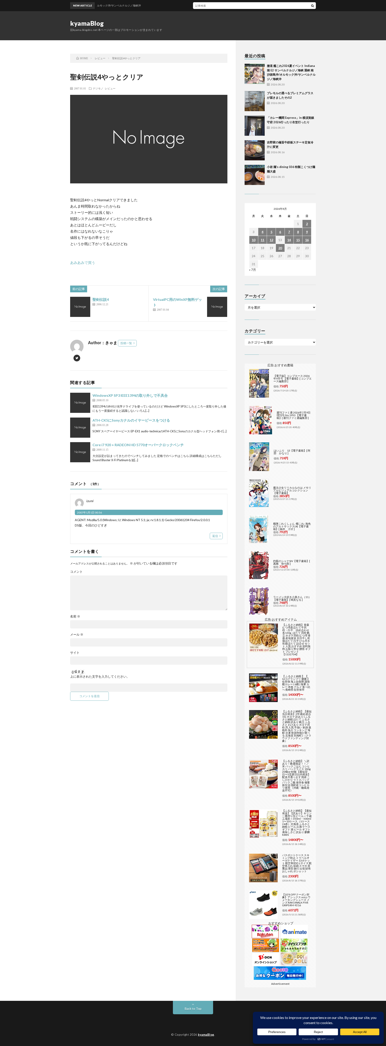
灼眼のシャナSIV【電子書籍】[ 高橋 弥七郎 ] (291, 562)
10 (253, 240)
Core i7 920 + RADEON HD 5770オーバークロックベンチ (138, 445)
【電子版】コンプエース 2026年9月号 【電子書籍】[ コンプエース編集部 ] (292, 378)
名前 (75, 616)
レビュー (110, 88)
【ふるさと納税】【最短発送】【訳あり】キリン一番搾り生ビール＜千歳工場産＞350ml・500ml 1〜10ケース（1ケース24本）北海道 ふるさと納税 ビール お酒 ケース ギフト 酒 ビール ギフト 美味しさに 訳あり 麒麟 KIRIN (297, 822)
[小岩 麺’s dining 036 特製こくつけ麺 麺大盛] (255, 175)
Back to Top (193, 1008)
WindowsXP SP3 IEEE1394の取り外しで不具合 (130, 395)
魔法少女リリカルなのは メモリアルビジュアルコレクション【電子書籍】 (292, 490)
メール (76, 634)
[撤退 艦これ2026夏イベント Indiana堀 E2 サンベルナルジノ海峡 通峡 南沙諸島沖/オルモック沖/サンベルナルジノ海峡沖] (255, 74)
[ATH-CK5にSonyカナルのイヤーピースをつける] (80, 428)
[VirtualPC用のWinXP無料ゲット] (217, 307)
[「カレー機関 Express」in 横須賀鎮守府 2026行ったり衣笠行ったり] (255, 126)
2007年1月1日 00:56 (89, 512)
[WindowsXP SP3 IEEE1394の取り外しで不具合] (80, 403)
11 (262, 240)
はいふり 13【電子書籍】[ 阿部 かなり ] (292, 452)
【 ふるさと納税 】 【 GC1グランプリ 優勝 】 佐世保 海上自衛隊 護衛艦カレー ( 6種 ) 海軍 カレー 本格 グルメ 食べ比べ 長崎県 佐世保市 (296, 683)
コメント (76, 571)
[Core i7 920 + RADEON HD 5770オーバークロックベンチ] (80, 452)
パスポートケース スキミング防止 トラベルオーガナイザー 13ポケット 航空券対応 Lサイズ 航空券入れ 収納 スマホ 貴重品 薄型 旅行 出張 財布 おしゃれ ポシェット (297, 863)
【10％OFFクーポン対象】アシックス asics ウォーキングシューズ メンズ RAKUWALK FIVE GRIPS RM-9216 (296, 900)
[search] (312, 5)
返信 (215, 536)
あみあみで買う (82, 262)
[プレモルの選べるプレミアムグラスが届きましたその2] (255, 101)
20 (280, 248)
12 (271, 240)
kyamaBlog (87, 23)
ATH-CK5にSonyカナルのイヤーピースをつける (131, 420)
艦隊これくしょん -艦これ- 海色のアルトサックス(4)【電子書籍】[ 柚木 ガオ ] (292, 526)
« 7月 (252, 270)
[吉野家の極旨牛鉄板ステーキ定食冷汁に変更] (255, 150)
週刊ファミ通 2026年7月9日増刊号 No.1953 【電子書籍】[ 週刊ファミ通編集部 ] (293, 415)
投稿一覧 (126, 343)
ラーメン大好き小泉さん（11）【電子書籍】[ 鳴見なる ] (292, 598)
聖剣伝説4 (100, 299)
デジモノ (98, 88)
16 (307, 240)
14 (289, 240)
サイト (75, 652)
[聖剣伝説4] (80, 307)
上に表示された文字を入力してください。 (100, 676)
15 (298, 240)
